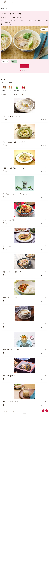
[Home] (9, 2)
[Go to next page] (46, 410)
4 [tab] (26, 70)
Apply (40, 2)
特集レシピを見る (26, 62)
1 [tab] (20, 70)
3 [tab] (24, 70)
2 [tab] (22, 70)
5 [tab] (28, 70)
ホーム (2, 8)
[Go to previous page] (43, 410)
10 (17, 411)
